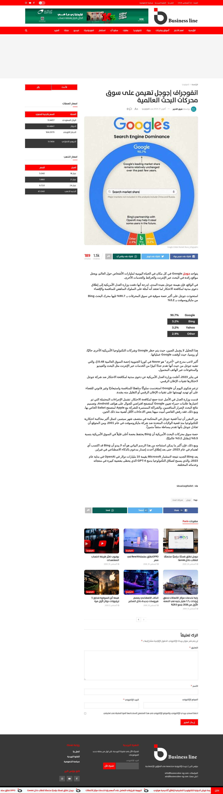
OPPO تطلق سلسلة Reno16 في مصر (143, 558)
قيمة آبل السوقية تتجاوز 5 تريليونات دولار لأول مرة (105, 599)
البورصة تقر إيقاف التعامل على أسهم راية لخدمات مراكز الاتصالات (148, 790)
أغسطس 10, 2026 (150, 605)
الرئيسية (192, 30)
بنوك (149, 30)
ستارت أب (114, 30)
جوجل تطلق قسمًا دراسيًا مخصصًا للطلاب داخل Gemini (181, 558)
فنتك (66, 30)
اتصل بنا (171, 2)
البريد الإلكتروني (131, 699)
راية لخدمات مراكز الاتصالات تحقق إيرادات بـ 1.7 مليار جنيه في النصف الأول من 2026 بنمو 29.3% (180, 601)
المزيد (56, 30)
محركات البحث (177, 500)
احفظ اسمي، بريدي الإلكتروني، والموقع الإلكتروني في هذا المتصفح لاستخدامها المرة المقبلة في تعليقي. (150, 713)
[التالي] (138, 619)
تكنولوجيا (137, 30)
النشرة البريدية (160, 2)
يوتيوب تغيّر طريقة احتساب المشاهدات (105, 558)
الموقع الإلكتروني (190, 699)
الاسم (194, 686)
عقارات (125, 30)
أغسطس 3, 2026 (111, 605)
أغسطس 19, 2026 (150, 564)
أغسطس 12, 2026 (189, 608)
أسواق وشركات (162, 30)
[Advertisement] (111, 57)
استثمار (102, 30)
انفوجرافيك (89, 30)
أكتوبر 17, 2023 (160, 109)
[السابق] (144, 619)
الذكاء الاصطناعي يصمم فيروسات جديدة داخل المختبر (143, 599)
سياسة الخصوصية (146, 2)
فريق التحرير (177, 109)
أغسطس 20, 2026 (189, 564)
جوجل (186, 273)
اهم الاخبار (179, 30)
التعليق (193, 647)
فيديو (76, 30)
